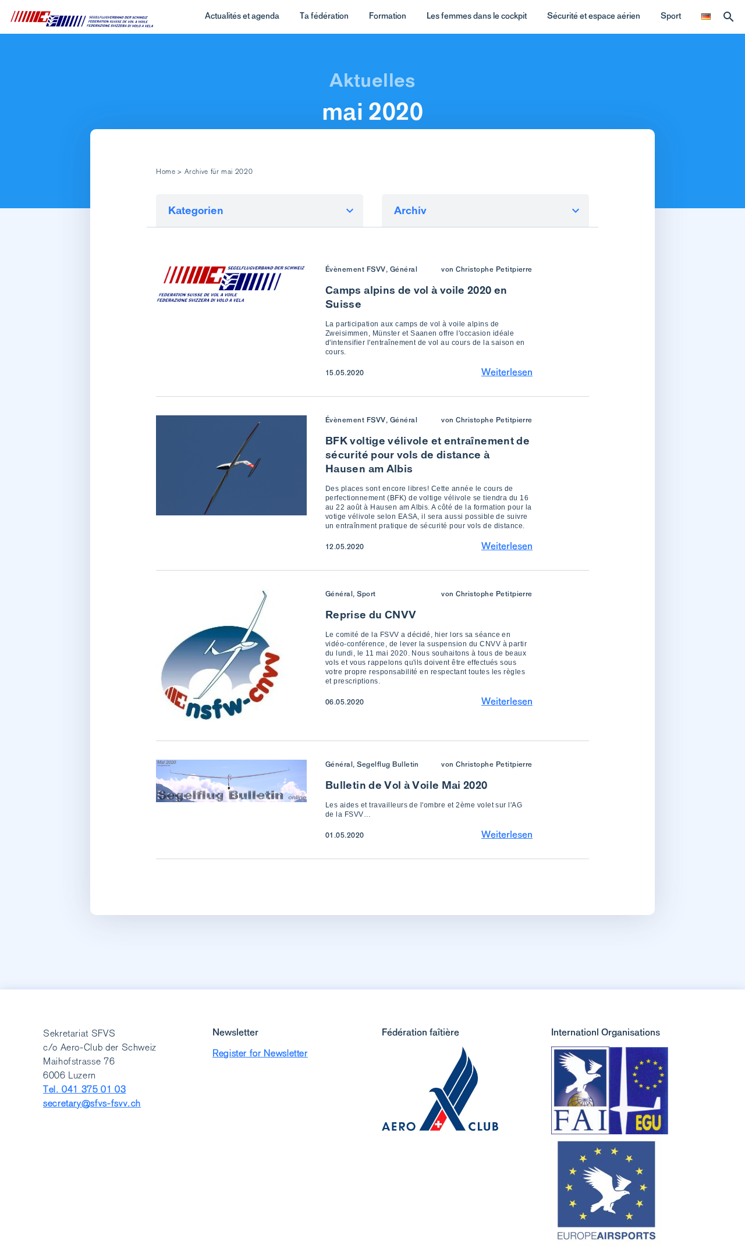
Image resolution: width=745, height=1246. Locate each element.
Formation (387, 16)
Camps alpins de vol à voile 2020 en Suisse (416, 297)
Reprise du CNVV (370, 614)
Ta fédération (324, 16)
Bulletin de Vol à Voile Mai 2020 (406, 785)
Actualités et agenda (242, 16)
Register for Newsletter (260, 1053)
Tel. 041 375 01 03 (84, 1089)
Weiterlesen (507, 371)
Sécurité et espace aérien (593, 16)
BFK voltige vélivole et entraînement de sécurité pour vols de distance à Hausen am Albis (427, 454)
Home (166, 171)
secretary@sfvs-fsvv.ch (92, 1103)
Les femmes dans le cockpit (477, 16)
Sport (671, 16)
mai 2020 (372, 111)
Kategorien (196, 210)
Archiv (410, 210)
